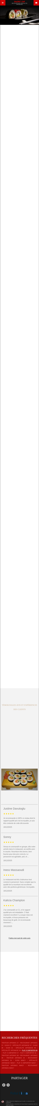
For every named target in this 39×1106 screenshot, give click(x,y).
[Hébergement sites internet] (19, 1097)
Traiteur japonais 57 (10, 1043)
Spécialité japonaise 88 (26, 1048)
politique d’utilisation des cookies (18, 605)
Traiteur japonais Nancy (13, 1065)
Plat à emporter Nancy (26, 1063)
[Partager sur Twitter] (8, 1085)
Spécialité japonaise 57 (22, 1045)
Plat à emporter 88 (29, 1050)
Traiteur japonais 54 (15, 1058)
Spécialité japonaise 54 (11, 1050)
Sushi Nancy (20, 1060)
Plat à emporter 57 (11, 1053)
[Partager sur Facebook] (3, 1085)
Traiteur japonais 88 (10, 1055)
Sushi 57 (8, 1045)
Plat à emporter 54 (28, 1053)
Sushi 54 (9, 1048)
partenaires (10, 676)
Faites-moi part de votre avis (19, 938)
